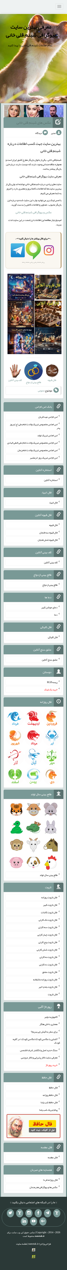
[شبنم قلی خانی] (14, 111)
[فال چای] (48, 341)
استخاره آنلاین (51, 480)
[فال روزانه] (21, 287)
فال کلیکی (53, 637)
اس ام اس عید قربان (48, 416)
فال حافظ (53, 1087)
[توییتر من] (10, 1213)
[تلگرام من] (47, 1213)
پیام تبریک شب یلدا (48, 1109)
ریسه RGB (52, 681)
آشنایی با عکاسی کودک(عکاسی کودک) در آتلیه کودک (36, 1041)
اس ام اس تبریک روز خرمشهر (44, 457)
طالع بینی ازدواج (50, 584)
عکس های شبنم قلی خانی (33, 122)
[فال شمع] (21, 314)
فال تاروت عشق (50, 971)
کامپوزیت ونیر (51, 1016)
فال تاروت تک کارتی (48, 919)
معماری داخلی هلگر (48, 1024)
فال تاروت (53, 994)
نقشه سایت (21, 1243)
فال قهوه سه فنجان (48, 532)
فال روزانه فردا (50, 1179)
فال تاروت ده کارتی (48, 964)
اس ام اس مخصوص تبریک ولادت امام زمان (38, 450)
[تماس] (19, 1213)
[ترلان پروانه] (34, 111)
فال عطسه (53, 1157)
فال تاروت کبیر (50, 904)
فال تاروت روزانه (49, 897)
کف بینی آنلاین (51, 562)
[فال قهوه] (48, 314)
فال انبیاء (53, 502)
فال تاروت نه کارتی (48, 956)
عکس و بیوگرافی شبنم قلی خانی (34, 212)
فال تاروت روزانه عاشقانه (45, 979)
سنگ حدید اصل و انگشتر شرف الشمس (39, 1050)
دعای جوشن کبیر (49, 607)
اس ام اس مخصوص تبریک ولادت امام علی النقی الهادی (32, 442)
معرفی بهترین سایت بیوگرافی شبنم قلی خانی (31, 30)
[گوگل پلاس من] (42, 1221)
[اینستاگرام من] (29, 1213)
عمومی (41, 390)
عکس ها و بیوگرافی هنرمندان (43, 1187)
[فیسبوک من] (38, 1213)
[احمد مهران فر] (53, 111)
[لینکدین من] (24, 1221)
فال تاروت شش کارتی (47, 949)
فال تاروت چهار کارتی (47, 934)
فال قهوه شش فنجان (48, 539)
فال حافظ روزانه (50, 1094)
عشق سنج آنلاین (50, 659)
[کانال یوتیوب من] (33, 1221)
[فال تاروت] (48, 287)
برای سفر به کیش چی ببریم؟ (44, 1031)
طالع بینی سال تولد (49, 874)
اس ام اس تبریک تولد (47, 435)
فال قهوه (53, 525)
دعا (56, 614)
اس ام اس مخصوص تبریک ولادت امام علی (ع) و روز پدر (35, 426)
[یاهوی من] (56, 1213)
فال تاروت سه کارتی (48, 927)
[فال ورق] (21, 341)
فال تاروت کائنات (49, 912)
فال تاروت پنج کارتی (48, 942)
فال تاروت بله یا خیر (48, 986)
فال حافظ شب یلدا (49, 1102)
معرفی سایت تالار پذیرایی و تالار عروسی (39, 1057)
